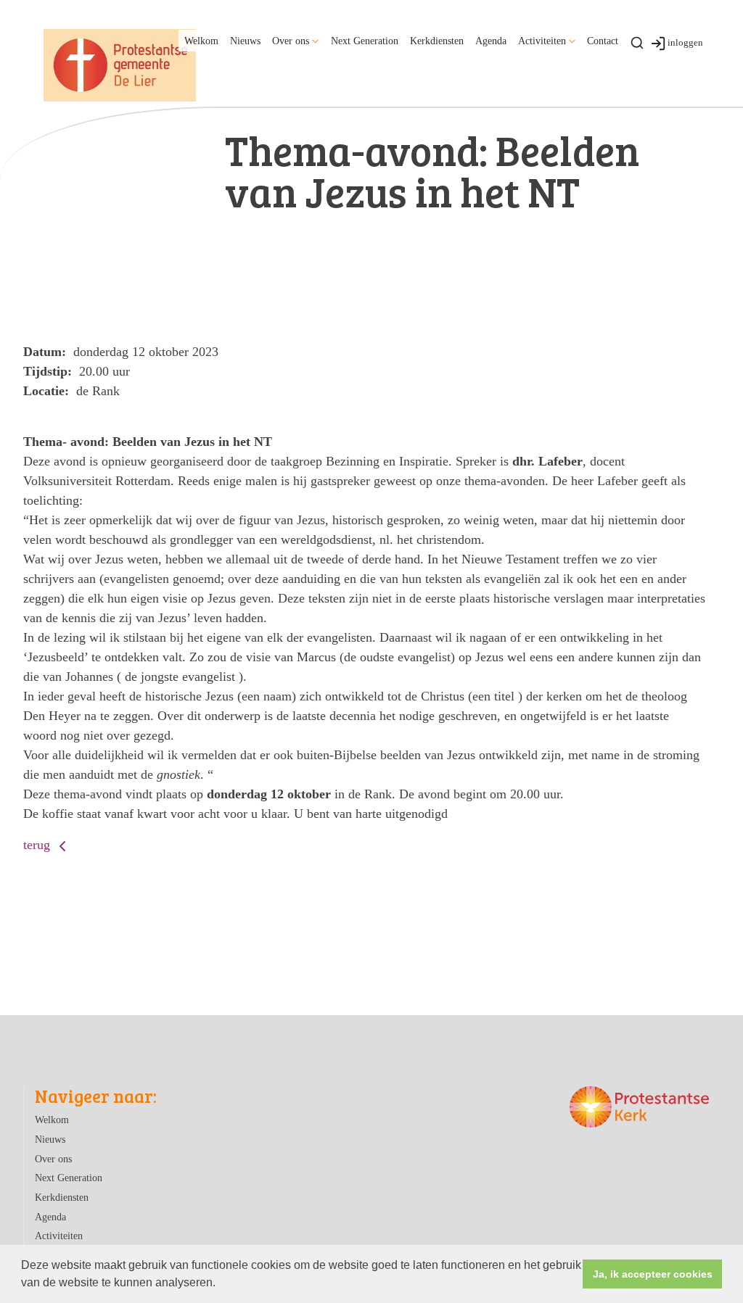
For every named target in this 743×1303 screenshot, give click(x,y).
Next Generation (364, 40)
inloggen (685, 42)
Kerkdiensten (437, 40)
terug (38, 844)
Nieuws (245, 40)
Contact (602, 40)
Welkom (201, 40)
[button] (220, 1284)
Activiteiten (542, 40)
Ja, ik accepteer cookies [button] (653, 1274)
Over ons (290, 40)
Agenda (490, 40)
